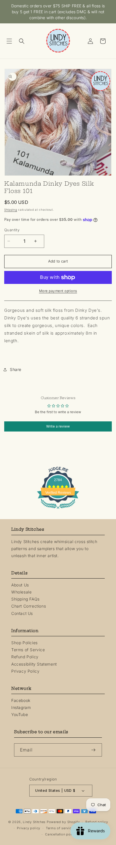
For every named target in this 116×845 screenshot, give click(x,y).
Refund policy (96, 822)
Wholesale (21, 592)
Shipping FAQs (25, 599)
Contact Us (22, 613)
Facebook (20, 700)
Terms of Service (28, 649)
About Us (20, 584)
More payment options (58, 291)
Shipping (10, 209)
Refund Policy (25, 656)
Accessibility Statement (34, 664)
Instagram (21, 707)
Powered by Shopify (63, 822)
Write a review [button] (58, 426)
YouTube (19, 714)
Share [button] (15, 369)
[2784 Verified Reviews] (58, 509)
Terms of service (59, 828)
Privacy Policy (25, 671)
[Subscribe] (95, 750)
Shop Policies (24, 642)
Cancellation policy (60, 834)
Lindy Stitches (34, 822)
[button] (11, 41)
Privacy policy (28, 828)
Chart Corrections (28, 606)
